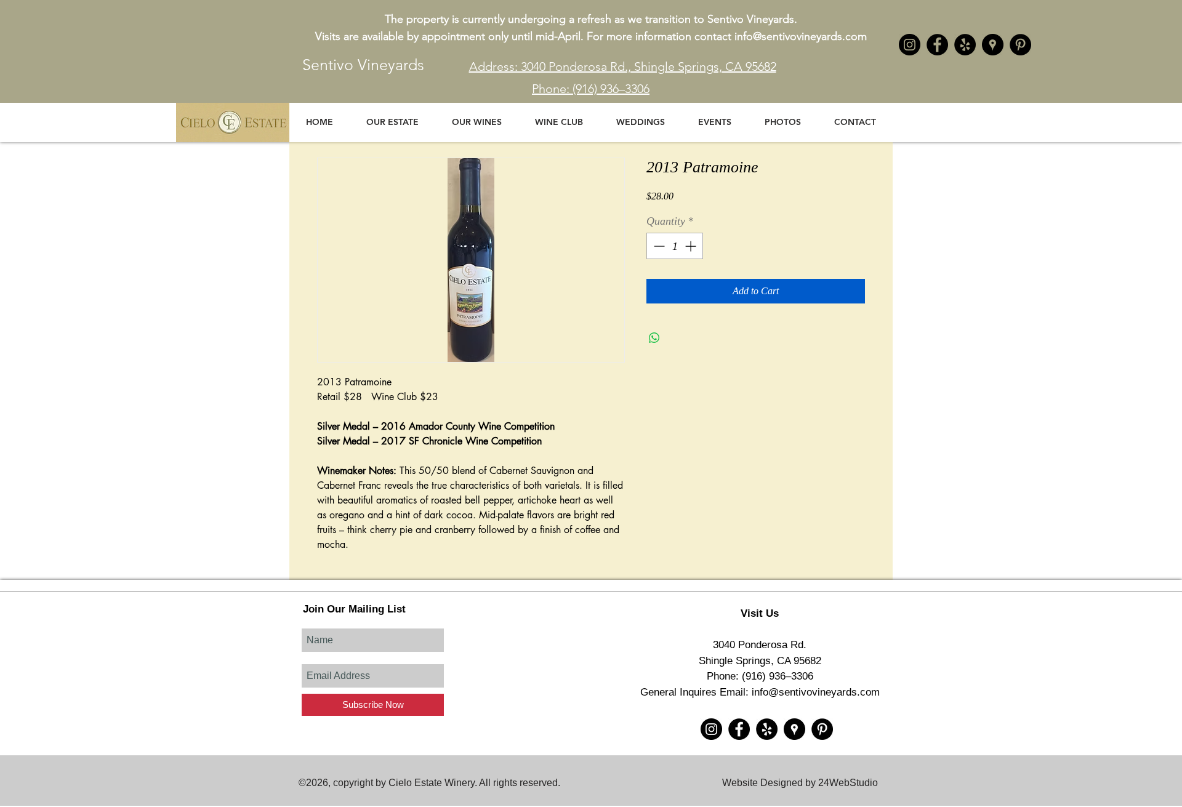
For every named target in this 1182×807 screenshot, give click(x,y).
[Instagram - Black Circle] (909, 44)
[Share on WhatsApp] (654, 338)
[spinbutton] (674, 246)
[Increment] (691, 246)
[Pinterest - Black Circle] (1020, 44)
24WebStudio (848, 782)
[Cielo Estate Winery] (937, 44)
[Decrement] (657, 246)
